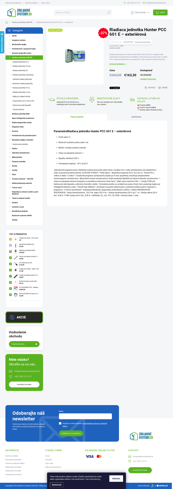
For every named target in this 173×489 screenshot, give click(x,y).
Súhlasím (116, 478)
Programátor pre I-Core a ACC (23, 101)
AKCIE (14, 36)
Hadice (14, 148)
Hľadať (108, 12)
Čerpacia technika (19, 161)
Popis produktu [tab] (77, 117)
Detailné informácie (117, 64)
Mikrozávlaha (17, 157)
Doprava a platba (31, 3)
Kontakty (48, 460)
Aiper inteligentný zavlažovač (23, 118)
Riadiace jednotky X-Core (22, 66)
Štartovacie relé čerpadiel (22, 105)
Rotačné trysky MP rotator (21, 53)
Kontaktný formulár (24, 384)
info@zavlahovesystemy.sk (27, 371)
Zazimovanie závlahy (20, 144)
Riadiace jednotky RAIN (21, 114)
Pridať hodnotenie (17, 344)
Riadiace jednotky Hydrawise (23, 75)
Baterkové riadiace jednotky (23, 83)
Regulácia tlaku (18, 127)
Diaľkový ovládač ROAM (21, 96)
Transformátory (18, 109)
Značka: (114, 48)
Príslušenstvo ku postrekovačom (24, 135)
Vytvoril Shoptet (143, 486)
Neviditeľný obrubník (20, 211)
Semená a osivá (18, 207)
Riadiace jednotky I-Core (21, 92)
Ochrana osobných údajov (15, 463)
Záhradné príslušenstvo (21, 153)
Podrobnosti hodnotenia (142, 42)
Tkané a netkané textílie (21, 198)
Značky (14, 220)
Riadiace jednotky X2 (20, 70)
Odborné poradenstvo (13, 3)
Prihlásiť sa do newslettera (71, 433)
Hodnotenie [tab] (136, 117)
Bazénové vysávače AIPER (22, 215)
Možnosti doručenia (148, 79)
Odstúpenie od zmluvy (13, 474)
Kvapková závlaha (19, 40)
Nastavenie (57, 485)
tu (99, 479)
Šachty (14, 166)
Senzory (15, 131)
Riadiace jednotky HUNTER (22, 57)
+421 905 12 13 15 (22, 376)
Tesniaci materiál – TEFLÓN (22, 179)
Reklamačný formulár (13, 471)
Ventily (14, 170)
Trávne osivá (17, 188)
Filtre (14, 174)
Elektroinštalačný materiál (22, 183)
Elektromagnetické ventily (22, 122)
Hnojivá (15, 202)
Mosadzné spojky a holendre (22, 140)
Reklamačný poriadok (13, 467)
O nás (47, 456)
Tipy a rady (45, 3)
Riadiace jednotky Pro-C (21, 88)
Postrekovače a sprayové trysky (24, 49)
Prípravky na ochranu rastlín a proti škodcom (25, 193)
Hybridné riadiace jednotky (22, 79)
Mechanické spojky (19, 44)
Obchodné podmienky (13, 460)
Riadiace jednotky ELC (21, 62)
